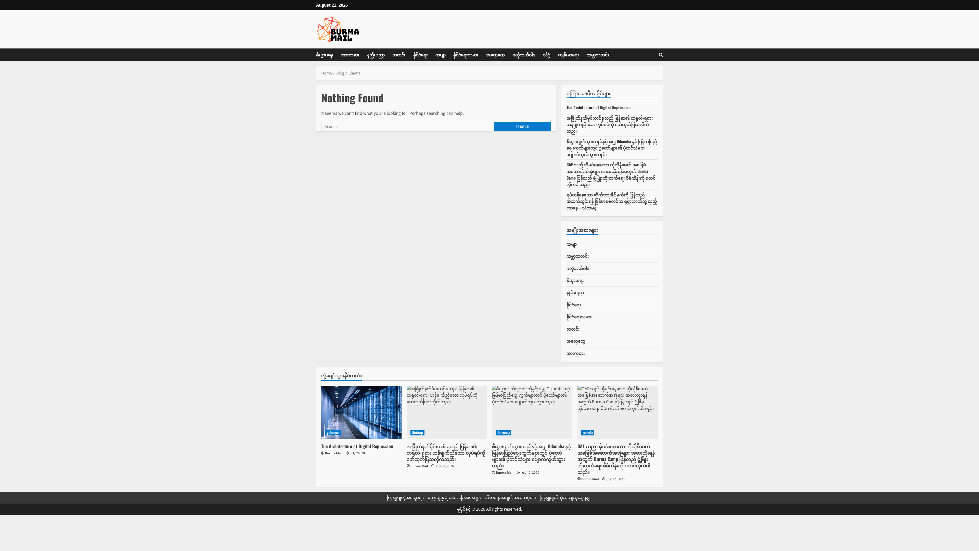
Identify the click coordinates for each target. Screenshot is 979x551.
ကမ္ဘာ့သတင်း (598, 55)
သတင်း (399, 55)
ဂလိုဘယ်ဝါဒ (523, 55)
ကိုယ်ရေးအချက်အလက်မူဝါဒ (510, 497)
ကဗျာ (440, 55)
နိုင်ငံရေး (420, 55)
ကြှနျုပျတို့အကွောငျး (405, 497)
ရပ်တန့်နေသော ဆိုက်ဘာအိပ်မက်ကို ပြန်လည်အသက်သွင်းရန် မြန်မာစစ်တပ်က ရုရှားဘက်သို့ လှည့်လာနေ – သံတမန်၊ (611, 201)
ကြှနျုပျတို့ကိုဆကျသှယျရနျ (565, 497)
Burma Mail (334, 453)
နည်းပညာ (376, 55)
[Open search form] (661, 55)
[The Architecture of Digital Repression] (361, 412)
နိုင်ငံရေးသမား (466, 55)
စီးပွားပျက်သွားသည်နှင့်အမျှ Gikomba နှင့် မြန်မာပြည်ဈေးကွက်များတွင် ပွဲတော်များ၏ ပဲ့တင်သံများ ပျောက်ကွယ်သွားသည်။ (611, 147)
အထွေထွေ (495, 55)
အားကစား (350, 55)
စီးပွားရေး (324, 55)
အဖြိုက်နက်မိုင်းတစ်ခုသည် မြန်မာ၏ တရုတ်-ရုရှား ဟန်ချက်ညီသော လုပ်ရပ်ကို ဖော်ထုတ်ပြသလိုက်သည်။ (609, 124)
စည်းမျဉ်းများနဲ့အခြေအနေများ (454, 497)
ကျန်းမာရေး (568, 55)
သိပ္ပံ (546, 55)
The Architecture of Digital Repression (598, 107)
